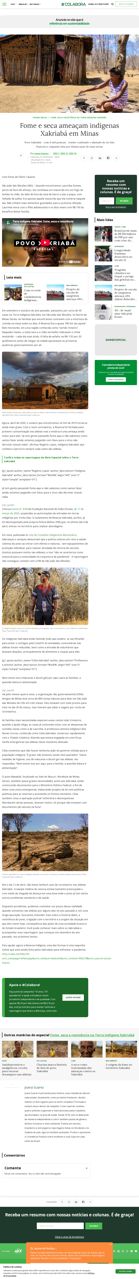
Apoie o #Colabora (126, 4)
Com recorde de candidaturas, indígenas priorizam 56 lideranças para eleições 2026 (33, 302)
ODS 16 (72, 153)
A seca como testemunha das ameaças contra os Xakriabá (83, 1069)
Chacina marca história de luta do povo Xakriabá (52, 1068)
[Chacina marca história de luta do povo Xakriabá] (52, 1049)
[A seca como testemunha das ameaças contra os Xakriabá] (86, 1049)
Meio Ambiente (72, 285)
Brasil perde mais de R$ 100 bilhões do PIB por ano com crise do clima (125, 237)
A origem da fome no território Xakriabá (119, 1066)
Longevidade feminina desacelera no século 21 (123, 255)
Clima (123, 227)
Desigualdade (119, 306)
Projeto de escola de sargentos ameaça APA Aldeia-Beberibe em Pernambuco (74, 298)
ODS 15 (64, 153)
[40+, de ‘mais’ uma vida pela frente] (103, 312)
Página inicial (40, 117)
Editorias (34, 4)
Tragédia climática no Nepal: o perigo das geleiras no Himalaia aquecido (124, 278)
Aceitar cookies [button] (125, 1271)
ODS (13, 4)
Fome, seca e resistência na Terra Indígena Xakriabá (78, 117)
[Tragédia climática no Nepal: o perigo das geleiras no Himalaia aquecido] (103, 273)
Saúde (4, 1061)
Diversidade (28, 284)
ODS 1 (56, 153)
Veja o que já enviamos (115, 207)
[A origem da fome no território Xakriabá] (121, 1049)
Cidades (117, 227)
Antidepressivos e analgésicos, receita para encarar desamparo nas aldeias (16, 1069)
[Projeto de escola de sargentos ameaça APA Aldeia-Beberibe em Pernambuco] (55, 292)
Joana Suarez (41, 153)
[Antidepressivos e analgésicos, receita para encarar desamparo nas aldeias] (17, 1049)
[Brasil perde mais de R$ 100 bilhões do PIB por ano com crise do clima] (103, 234)
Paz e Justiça (29, 286)
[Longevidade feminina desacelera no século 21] (103, 253)
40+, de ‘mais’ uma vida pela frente (123, 313)
